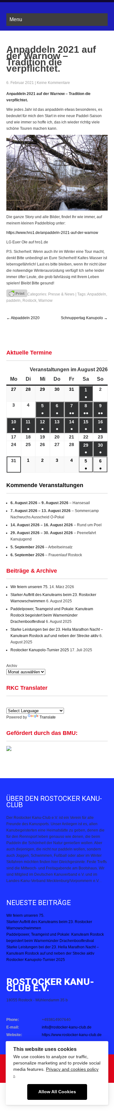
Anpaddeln (96, 294)
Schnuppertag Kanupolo (84, 318)
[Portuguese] (40, 703)
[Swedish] (70, 703)
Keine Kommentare (53, 82)
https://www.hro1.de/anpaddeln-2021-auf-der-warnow (52, 232)
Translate (48, 717)
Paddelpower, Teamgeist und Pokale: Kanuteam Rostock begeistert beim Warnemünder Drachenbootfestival (51, 615)
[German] (25, 703)
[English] (9, 703)
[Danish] (47, 703)
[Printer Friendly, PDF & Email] (16, 292)
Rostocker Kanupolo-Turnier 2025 (39, 650)
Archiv (11, 666)
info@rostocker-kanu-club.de (67, 1027)
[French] (32, 703)
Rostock (29, 300)
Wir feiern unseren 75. (29, 587)
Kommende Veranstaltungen (44, 485)
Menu (16, 19)
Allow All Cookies (57, 1091)
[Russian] (55, 703)
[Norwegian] (63, 703)
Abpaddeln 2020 (23, 318)
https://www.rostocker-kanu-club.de (72, 1035)
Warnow (45, 300)
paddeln (13, 300)
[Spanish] (17, 703)
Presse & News (61, 294)
